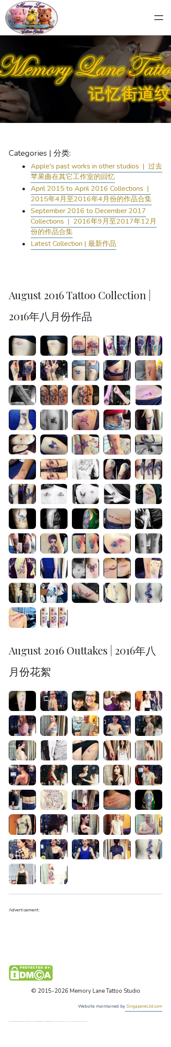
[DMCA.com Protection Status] (31, 972)
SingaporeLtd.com (143, 1006)
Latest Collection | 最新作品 (73, 244)
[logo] (31, 17)
